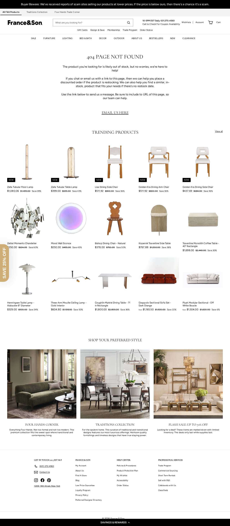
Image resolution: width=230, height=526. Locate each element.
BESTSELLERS (156, 38)
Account (200, 22)
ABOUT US (137, 38)
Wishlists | (187, 22)
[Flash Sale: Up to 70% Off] (188, 384)
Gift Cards (82, 30)
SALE (33, 38)
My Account (80, 465)
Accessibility (122, 480)
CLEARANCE (188, 38)
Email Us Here (115, 112)
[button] (115, 522)
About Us (79, 471)
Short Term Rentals (166, 475)
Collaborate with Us (167, 485)
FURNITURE (49, 38)
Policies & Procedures (126, 465)
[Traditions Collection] (115, 384)
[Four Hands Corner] (41, 384)
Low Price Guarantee (85, 485)
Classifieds (163, 490)
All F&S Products (11, 12)
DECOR (103, 38)
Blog (77, 480)
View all (219, 131)
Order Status (146, 30)
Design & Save (97, 30)
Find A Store (81, 475)
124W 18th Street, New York (47, 486)
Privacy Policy (81, 495)
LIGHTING (67, 38)
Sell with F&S (164, 480)
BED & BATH (86, 38)
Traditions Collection (37, 12)
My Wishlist (122, 475)
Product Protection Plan (127, 471)
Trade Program (130, 30)
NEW (172, 38)
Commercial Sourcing (168, 471)
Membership (113, 30)
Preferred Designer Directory (88, 500)
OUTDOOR (119, 38)
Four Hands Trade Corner (67, 12)
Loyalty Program (82, 490)
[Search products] (128, 22)
